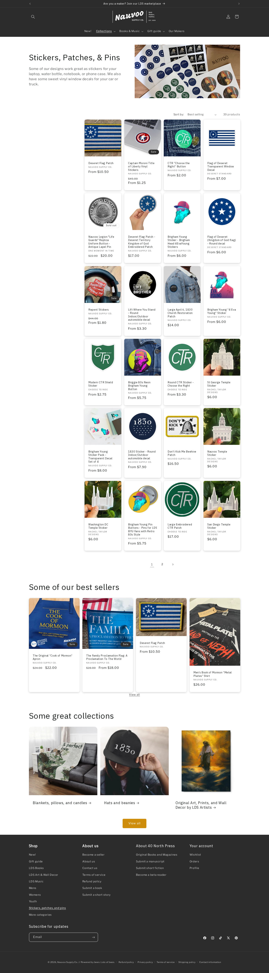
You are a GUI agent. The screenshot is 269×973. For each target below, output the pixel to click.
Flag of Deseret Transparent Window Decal (220, 167)
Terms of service (93, 874)
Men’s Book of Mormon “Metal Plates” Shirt (212, 674)
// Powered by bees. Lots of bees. (97, 962)
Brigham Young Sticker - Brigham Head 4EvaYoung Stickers (179, 242)
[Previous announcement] (30, 3)
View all (134, 694)
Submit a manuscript (150, 861)
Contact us (89, 868)
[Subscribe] (93, 937)
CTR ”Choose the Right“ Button (179, 165)
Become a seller (93, 855)
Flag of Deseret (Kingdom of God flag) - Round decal (221, 240)
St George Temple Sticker (219, 384)
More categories (40, 914)
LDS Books (36, 868)
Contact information (210, 962)
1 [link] (152, 564)
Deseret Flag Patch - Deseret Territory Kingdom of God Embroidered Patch (141, 242)
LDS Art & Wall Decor (43, 874)
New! (32, 855)
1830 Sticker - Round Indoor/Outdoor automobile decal (142, 455)
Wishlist (195, 855)
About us (88, 861)
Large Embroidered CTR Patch (180, 526)
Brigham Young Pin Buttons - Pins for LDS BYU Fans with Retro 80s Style (142, 529)
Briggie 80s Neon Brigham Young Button (139, 386)
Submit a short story (96, 894)
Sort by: (178, 114)
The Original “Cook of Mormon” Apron (52, 657)
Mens (33, 888)
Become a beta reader (151, 874)
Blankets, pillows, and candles (60, 802)
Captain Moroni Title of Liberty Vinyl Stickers (141, 167)
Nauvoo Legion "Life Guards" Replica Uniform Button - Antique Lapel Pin (101, 242)
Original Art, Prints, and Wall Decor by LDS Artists (201, 805)
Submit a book (92, 888)
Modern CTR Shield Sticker (100, 384)
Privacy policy (145, 962)
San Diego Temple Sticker (219, 526)
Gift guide (36, 861)
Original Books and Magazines (157, 855)
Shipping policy (186, 962)
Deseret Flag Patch (101, 163)
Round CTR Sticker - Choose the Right (181, 384)
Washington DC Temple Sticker (98, 526)
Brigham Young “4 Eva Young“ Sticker (221, 311)
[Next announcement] (239, 3)
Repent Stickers (98, 309)
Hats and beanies (119, 802)
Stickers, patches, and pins (47, 908)
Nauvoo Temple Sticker (217, 453)
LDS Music (36, 881)
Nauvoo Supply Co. (67, 962)
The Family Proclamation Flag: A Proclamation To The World (106, 657)
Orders (194, 861)
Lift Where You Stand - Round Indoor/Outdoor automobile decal (141, 314)
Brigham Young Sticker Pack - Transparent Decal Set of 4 (100, 456)
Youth (33, 901)
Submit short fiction (150, 868)
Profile (194, 868)
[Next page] (173, 564)
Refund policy (91, 881)
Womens (35, 894)
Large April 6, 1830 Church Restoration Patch (180, 313)
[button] (33, 16)
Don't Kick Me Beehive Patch (182, 453)
